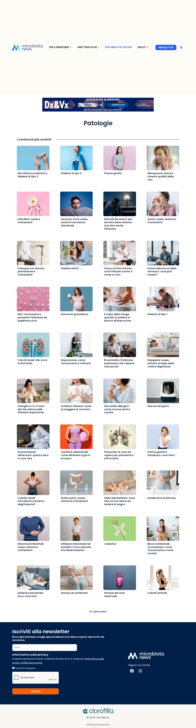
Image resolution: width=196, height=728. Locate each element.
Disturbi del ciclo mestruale (114, 594)
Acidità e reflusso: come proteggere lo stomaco (76, 407)
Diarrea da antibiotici (74, 593)
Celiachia (110, 544)
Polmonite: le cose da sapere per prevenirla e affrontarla (119, 455)
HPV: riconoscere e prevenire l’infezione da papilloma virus (32, 317)
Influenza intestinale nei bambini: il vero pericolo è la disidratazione (76, 547)
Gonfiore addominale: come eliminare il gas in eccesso (75, 455)
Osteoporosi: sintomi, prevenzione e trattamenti (31, 272)
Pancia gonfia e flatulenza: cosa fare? (161, 453)
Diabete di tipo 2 (71, 173)
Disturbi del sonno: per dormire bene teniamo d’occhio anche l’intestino (118, 223)
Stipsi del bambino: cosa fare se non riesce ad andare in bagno (119, 501)
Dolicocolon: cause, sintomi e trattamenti (74, 499)
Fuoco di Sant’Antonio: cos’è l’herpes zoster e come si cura (118, 272)
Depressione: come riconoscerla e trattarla (76, 361)
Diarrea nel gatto (158, 406)
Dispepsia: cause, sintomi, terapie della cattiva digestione (160, 363)
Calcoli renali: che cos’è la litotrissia (32, 361)
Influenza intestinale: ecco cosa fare (30, 594)
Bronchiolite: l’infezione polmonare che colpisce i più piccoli (119, 363)
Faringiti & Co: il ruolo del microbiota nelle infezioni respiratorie (31, 409)
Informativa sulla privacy (98, 724)
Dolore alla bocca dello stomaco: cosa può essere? (162, 272)
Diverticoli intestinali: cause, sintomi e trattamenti (31, 547)
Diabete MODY (70, 268)
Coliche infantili (157, 593)
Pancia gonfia (113, 173)
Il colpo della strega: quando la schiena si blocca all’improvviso (117, 317)
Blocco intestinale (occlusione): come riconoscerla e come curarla (160, 548)
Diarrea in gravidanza (74, 314)
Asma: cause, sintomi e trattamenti (161, 220)
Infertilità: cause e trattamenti (29, 220)
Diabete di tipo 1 (157, 314)
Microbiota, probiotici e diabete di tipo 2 (32, 174)
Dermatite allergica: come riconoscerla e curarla (117, 409)
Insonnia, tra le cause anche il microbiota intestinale (74, 222)
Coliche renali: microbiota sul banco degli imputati (31, 501)
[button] (181, 47)
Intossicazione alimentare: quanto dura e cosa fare (33, 455)
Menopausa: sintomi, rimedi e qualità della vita (160, 176)
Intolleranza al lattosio (161, 498)
